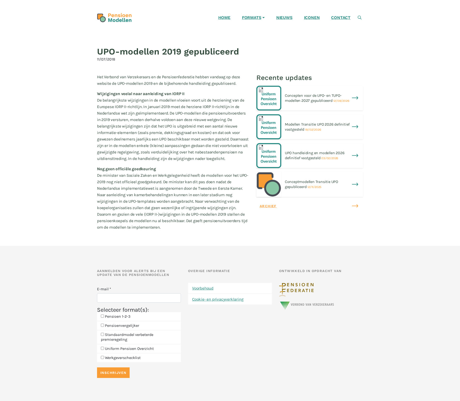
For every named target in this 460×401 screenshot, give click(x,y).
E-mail (104, 289)
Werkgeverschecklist (122, 357)
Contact (341, 17)
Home (224, 17)
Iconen (312, 17)
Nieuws (284, 17)
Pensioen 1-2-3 (117, 316)
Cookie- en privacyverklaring (217, 299)
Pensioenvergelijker (121, 325)
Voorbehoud (202, 288)
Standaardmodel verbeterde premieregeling (127, 337)
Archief (268, 206)
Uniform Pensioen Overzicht (129, 348)
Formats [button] (251, 17)
